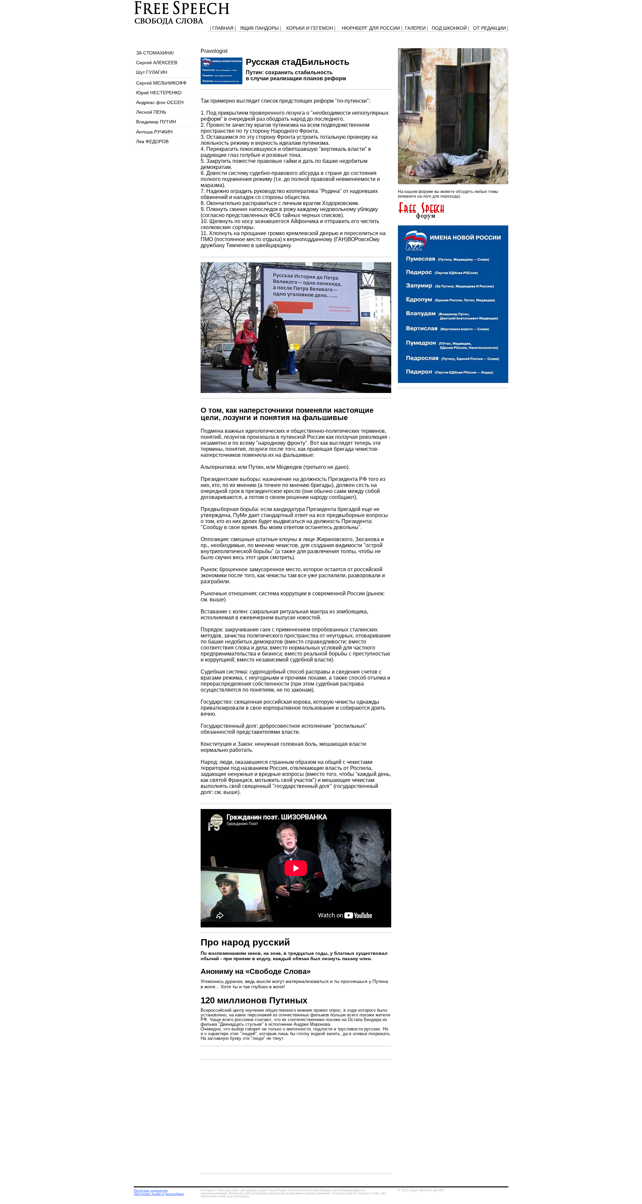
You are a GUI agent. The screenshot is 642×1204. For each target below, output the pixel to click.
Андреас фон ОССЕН (160, 102)
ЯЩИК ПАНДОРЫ (259, 28)
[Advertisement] (448, 437)
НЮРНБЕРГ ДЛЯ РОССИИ (371, 28)
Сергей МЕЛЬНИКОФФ (161, 83)
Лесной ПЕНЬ (151, 112)
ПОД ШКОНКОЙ (449, 28)
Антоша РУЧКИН (154, 131)
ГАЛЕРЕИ (415, 28)
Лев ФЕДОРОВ (152, 141)
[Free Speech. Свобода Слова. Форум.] (421, 217)
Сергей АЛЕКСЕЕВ (156, 62)
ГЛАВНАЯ (222, 28)
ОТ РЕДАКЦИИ (489, 28)
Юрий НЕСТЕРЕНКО (159, 92)
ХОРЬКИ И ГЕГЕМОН (309, 28)
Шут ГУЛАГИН (151, 72)
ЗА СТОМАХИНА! (155, 53)
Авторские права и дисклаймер (159, 1194)
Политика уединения (151, 1190)
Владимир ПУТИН (156, 121)
